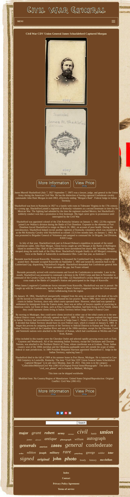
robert (49, 433)
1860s (56, 446)
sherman (71, 434)
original (43, 459)
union (106, 432)
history (93, 460)
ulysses (38, 439)
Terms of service (66, 489)
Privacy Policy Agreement (66, 483)
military (54, 452)
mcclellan (106, 459)
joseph (42, 452)
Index (66, 473)
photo (71, 458)
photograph (65, 439)
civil (82, 431)
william (79, 439)
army (61, 433)
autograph (96, 438)
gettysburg (78, 453)
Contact (66, 478)
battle (93, 433)
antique (51, 438)
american (43, 447)
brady (83, 460)
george (90, 452)
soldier (101, 453)
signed (27, 458)
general (74, 445)
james (29, 439)
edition (31, 452)
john (57, 458)
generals (28, 445)
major (23, 433)
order (21, 453)
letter (110, 452)
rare (67, 451)
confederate (99, 445)
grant (36, 432)
